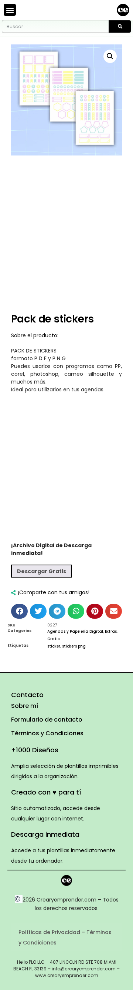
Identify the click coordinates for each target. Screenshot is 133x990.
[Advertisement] (66, 240)
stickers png (74, 646)
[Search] (120, 26)
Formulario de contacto (46, 719)
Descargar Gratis (41, 571)
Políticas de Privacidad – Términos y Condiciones (65, 937)
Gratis (53, 639)
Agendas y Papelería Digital (75, 631)
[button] (10, 10)
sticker (53, 646)
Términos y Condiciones (47, 733)
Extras (111, 631)
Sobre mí (24, 706)
